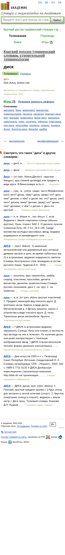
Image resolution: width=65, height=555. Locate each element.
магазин (14, 117)
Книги (17, 42)
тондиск (55, 125)
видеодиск (29, 110)
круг (6, 117)
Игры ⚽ (47, 42)
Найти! (57, 20)
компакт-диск (53, 113)
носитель (31, 121)
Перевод (25, 73)
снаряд (45, 125)
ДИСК (7, 245)
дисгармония (17, 141)
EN (40, 2)
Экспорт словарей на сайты (14, 437)
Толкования (17, 35)
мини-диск (40, 117)
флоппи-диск (19, 129)
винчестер (42, 110)
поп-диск (9, 125)
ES (53, 2)
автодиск (9, 110)
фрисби (33, 129)
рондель (34, 125)
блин (18, 110)
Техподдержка (23, 426)
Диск (7, 176)
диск (7, 163)
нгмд (21, 121)
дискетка (38, 113)
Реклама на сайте (39, 426)
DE (46, 2)
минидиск (53, 117)
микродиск (26, 117)
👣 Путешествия (8, 432)
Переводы (47, 35)
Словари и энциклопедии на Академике (31, 13)
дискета (27, 113)
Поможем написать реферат (36, 101)
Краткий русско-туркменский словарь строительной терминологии (32, 29)
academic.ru (14, 6)
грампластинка (12, 113)
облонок (42, 121)
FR (59, 2)
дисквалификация (48, 141)
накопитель (10, 121)
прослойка (22, 125)
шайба (43, 129)
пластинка (55, 121)
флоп (7, 129)
